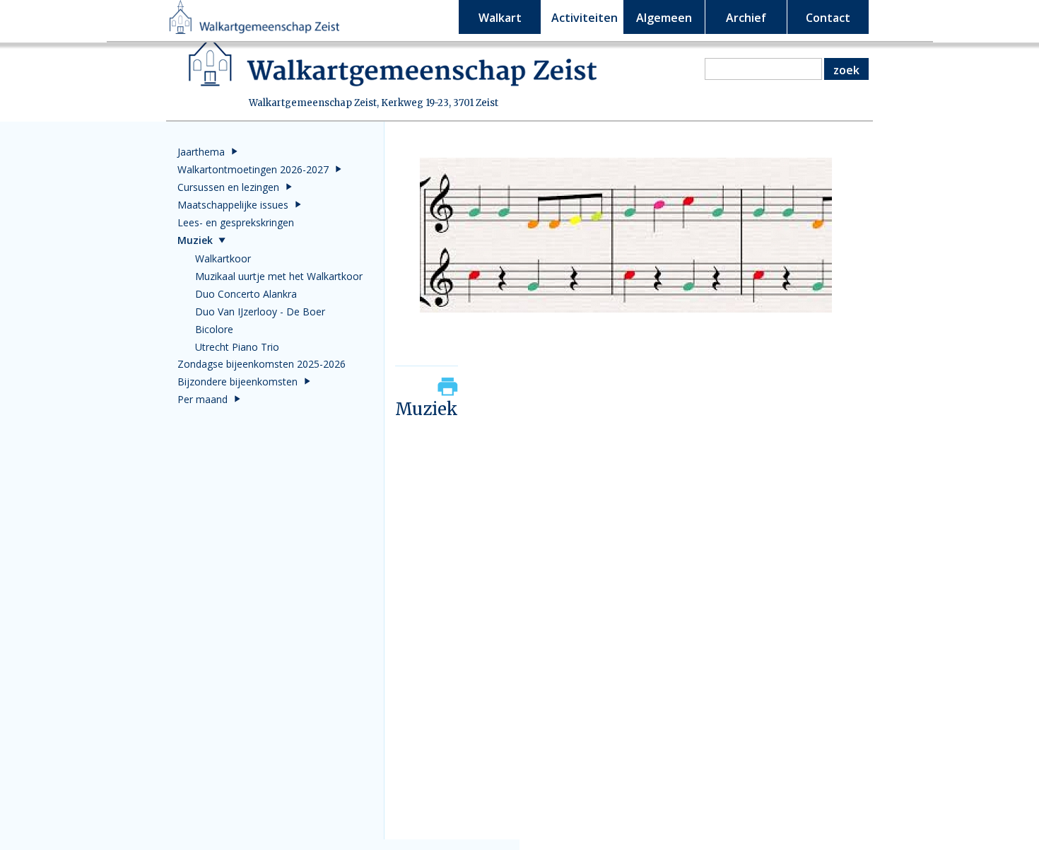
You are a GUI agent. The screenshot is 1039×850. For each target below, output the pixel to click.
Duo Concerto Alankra (246, 294)
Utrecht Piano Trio (237, 347)
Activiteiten (584, 17)
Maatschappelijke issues (232, 204)
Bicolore (214, 329)
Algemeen (664, 17)
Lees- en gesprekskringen (235, 222)
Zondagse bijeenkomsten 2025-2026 (261, 364)
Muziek (195, 240)
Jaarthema (201, 151)
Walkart (500, 17)
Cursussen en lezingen (228, 187)
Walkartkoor (223, 258)
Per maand (202, 399)
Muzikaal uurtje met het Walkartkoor (279, 276)
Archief (746, 17)
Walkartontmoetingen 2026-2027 (253, 169)
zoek (846, 70)
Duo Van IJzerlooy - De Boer (260, 311)
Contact (828, 17)
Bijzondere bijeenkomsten (237, 381)
